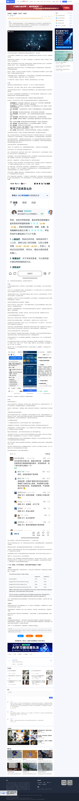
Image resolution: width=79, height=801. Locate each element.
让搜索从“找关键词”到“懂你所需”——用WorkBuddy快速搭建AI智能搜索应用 (11, 792)
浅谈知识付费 (40, 759)
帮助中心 (50, 789)
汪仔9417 (11, 701)
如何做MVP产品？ (26, 771)
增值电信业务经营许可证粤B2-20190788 (26, 799)
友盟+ (32, 795)
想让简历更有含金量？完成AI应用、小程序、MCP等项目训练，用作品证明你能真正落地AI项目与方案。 (25, 18)
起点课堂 (17, 795)
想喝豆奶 (11, 718)
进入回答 (70, 59)
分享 (51, 654)
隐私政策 (38, 789)
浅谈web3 (24, 759)
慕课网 (41, 795)
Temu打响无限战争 (12, 670)
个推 (30, 795)
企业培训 (38, 1)
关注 (14, 15)
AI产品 (10, 654)
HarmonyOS (48, 1)
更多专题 (51, 748)
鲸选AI (11, 15)
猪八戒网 (20, 795)
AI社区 (42, 1)
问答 (34, 1)
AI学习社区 (37, 795)
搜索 (54, 1)
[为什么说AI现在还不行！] (49, 672)
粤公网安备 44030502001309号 (27, 798)
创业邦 (34, 795)
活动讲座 (31, 1)
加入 (70, 15)
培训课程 (21, 1)
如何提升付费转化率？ (42, 771)
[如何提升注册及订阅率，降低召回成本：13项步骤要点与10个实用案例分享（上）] (49, 682)
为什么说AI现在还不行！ (37, 670)
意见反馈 (46, 789)
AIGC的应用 (9, 759)
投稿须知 (42, 789)
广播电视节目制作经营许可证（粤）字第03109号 (13, 799)
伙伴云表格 (24, 795)
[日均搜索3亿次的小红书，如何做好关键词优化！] (26, 682)
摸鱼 (44, 1)
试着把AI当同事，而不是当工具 (15, 675)
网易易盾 (27, 795)
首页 (18, 1)
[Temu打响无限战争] (26, 672)
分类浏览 (26, 1)
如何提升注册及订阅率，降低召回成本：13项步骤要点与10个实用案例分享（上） (38, 682)
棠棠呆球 (11, 711)
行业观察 (26, 654)
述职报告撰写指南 (10, 771)
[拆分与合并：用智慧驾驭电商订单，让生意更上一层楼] (49, 677)
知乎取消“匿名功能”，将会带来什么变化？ (63, 69)
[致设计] (39, 784)
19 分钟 (51, 16)
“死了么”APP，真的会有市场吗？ (61, 62)
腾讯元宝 (20, 654)
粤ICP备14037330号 (19, 798)
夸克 (15, 654)
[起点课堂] (39, 782)
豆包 (31, 654)
